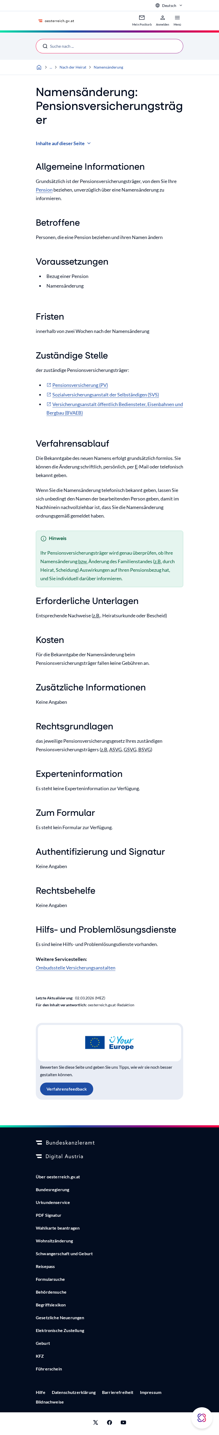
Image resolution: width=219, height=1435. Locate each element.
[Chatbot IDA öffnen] (202, 1418)
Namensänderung (108, 67)
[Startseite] (39, 67)
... (51, 67)
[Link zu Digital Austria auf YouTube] (123, 1424)
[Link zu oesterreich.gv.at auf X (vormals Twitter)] (95, 1424)
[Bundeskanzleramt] (109, 1143)
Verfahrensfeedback (66, 1088)
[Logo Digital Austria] (109, 1156)
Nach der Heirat (73, 67)
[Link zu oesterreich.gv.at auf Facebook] (109, 1424)
